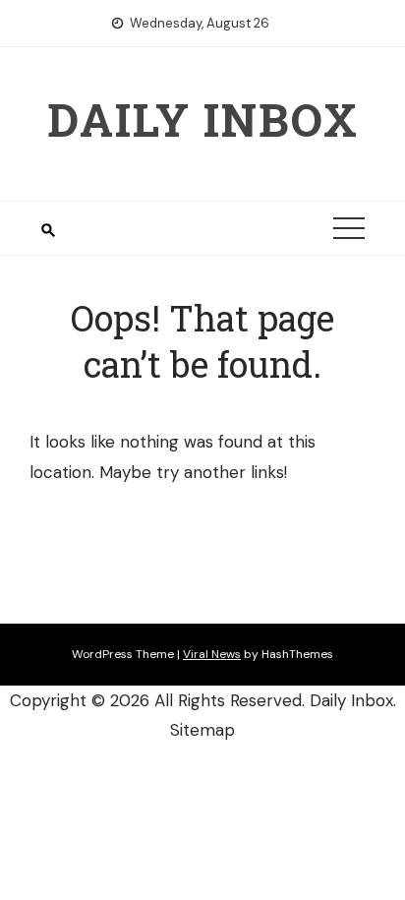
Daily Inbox (203, 119)
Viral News (212, 654)
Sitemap (202, 730)
